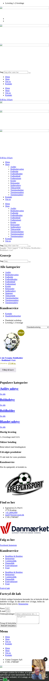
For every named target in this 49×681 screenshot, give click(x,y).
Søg (1, 72)
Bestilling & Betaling (14, 556)
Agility (13, 167)
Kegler (13, 181)
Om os (8, 81)
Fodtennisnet (15, 178)
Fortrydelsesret (11, 565)
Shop (7, 79)
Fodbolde (14, 171)
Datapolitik (9, 563)
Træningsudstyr (16, 195)
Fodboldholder (16, 174)
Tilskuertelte (15, 188)
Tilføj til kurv (8, 370)
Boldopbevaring (17, 169)
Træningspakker (17, 192)
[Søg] (29, 246)
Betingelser (10, 558)
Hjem (7, 77)
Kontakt (8, 84)
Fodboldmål (15, 176)
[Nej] (8, 680)
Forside (3, 248)
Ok (5, 680)
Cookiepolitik (10, 561)
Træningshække (17, 190)
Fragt (7, 568)
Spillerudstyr (15, 185)
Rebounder (15, 183)
